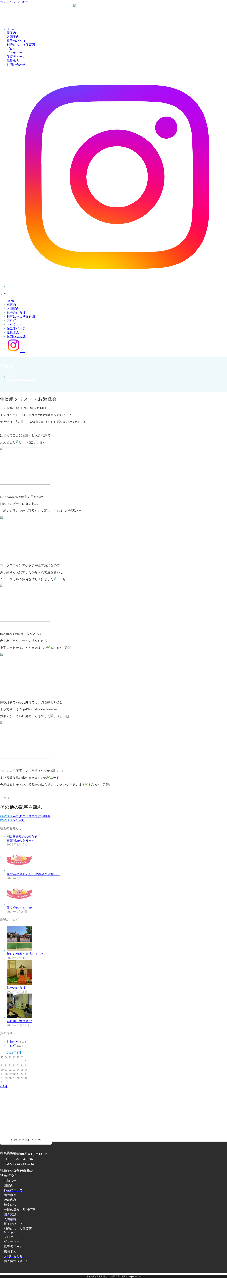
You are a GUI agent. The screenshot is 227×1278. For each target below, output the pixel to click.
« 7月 (3, 1086)
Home (11, 29)
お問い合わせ (16, 64)
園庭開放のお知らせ (21, 840)
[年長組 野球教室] (19, 1017)
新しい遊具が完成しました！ (27, 954)
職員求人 (13, 60)
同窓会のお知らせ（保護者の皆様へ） (33, 874)
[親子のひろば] (19, 983)
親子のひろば (16, 40)
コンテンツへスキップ (16, 2)
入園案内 (13, 36)
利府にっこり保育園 (21, 44)
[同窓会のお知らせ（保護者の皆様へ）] (19, 870)
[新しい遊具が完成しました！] (19, 950)
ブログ (11, 48)
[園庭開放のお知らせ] (22, 836)
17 (2, 1073)
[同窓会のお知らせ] (19, 904)
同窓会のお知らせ (19, 907)
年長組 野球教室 (19, 1021)
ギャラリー (14, 52)
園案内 (11, 32)
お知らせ (13, 1041)
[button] (113, 294)
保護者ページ (16, 56)
